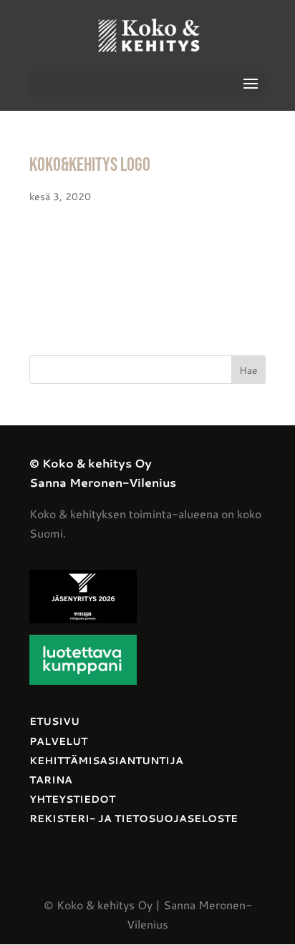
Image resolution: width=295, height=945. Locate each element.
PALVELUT (58, 741)
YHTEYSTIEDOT (72, 799)
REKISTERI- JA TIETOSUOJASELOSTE (133, 818)
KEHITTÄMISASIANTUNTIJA (106, 760)
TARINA (50, 780)
